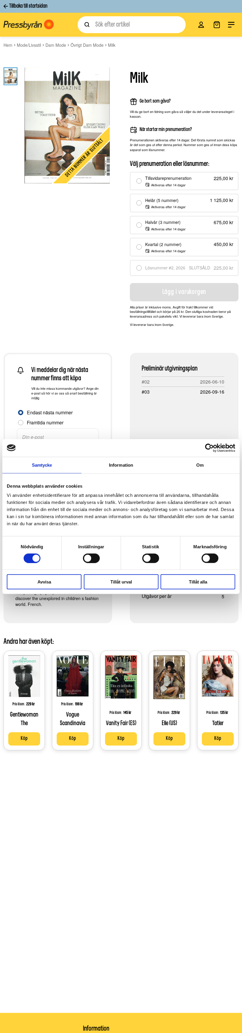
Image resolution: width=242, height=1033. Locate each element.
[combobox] (132, 24)
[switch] (91, 558)
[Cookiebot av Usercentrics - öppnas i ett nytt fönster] (209, 447)
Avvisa (44, 581)
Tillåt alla (198, 581)
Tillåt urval (121, 581)
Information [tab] (121, 464)
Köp (24, 738)
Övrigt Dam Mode (87, 45)
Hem (8, 45)
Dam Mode (55, 45)
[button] (201, 25)
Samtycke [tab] (42, 464)
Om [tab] (200, 464)
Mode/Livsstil (29, 45)
